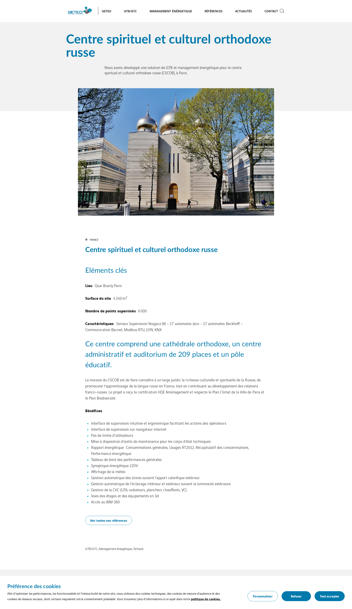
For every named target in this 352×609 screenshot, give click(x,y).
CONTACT (271, 11)
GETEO (106, 11)
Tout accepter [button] (329, 596)
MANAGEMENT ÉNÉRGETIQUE (171, 11)
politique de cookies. (206, 599)
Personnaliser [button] (262, 596)
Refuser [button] (296, 596)
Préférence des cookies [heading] (34, 586)
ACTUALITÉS (243, 11)
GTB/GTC (130, 11)
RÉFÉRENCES (214, 11)
